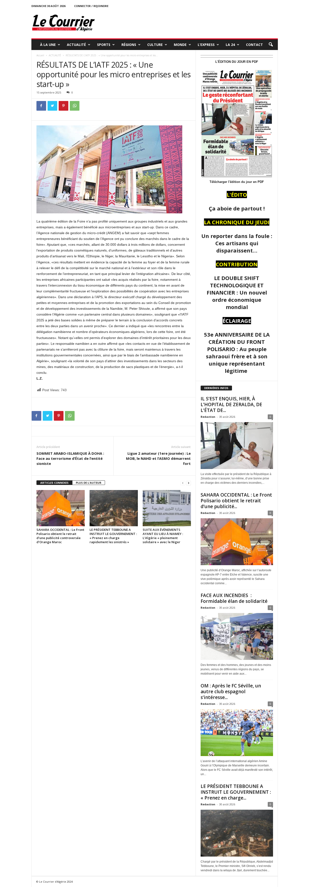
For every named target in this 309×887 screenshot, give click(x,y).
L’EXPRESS (206, 44)
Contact (254, 44)
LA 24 (230, 44)
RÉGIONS (128, 44)
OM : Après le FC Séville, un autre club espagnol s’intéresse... (231, 691)
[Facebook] (41, 106)
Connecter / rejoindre (91, 6)
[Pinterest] (63, 106)
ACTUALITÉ (76, 44)
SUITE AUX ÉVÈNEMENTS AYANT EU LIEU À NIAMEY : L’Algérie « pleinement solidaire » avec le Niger (163, 535)
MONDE (180, 44)
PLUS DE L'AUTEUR (88, 482)
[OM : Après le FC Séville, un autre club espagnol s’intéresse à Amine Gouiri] (237, 732)
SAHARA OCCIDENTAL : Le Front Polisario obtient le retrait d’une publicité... (236, 501)
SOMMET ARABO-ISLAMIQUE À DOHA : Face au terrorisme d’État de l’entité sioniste (70, 458)
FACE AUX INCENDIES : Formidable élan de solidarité (234, 598)
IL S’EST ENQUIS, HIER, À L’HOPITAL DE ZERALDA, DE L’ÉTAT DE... (231, 404)
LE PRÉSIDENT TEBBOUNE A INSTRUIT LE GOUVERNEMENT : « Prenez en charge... (236, 792)
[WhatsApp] (74, 106)
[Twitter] (52, 106)
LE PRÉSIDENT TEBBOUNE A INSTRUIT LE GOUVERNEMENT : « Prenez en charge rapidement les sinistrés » (113, 535)
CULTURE (155, 44)
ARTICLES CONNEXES (54, 482)
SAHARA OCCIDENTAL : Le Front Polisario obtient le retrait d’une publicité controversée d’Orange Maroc (60, 535)
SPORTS (103, 44)
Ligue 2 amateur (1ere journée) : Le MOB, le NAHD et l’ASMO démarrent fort (158, 458)
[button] (270, 44)
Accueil (40, 55)
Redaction (208, 416)
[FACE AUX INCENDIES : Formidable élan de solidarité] (237, 636)
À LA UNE (48, 44)
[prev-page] (182, 482)
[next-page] (188, 482)
